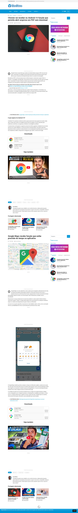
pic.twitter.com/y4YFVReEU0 (26, 86)
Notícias (43, 223)
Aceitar (74, 510)
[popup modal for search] (68, 11)
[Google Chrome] (11, 139)
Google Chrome (18, 138)
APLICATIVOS (22, 11)
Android (14, 15)
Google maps (21, 472)
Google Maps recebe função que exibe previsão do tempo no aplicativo (27, 1)
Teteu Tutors (53, 243)
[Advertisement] (50, 6)
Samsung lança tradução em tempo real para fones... (63, 47)
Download (46, 146)
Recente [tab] (54, 35)
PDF (37, 202)
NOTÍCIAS (16, 11)
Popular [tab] (60, 35)
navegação (27, 472)
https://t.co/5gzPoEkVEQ (15, 86)
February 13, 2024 (23, 88)
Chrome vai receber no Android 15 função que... (62, 53)
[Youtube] (64, 11)
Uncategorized (16, 224)
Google (20, 146)
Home (10, 15)
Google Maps (17, 408)
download (33, 202)
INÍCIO (10, 11)
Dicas (29, 202)
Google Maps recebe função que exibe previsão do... (63, 60)
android (14, 202)
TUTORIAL (29, 11)
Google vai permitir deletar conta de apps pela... (63, 40)
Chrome (24, 202)
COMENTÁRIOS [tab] (67, 35)
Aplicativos (19, 202)
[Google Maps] (11, 409)
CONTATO (35, 11)
